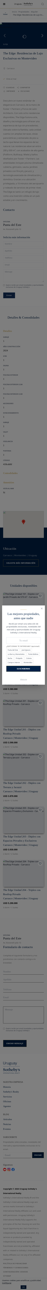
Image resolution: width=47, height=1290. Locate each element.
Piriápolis (19, 658)
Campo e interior (14, 662)
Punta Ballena (33, 654)
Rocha (10, 658)
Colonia (29, 658)
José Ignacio (26, 650)
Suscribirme (23, 668)
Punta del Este (13, 650)
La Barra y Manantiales (16, 654)
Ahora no (23, 679)
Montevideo (28, 662)
